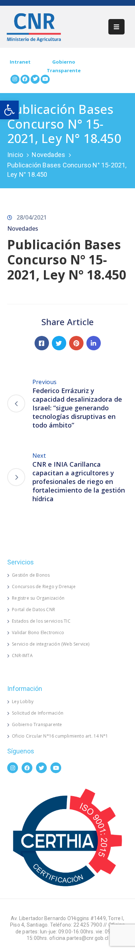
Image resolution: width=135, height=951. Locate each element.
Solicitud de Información (37, 713)
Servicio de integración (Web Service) (50, 644)
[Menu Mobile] (116, 26)
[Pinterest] (76, 343)
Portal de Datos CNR (33, 609)
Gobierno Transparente (37, 724)
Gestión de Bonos (31, 575)
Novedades (48, 154)
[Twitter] (35, 79)
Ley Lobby (22, 701)
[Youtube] (45, 79)
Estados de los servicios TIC (41, 621)
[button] (9, 110)
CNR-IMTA (22, 655)
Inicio (15, 154)
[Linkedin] (93, 343)
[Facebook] (25, 79)
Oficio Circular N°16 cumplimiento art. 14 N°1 (60, 736)
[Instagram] (14, 79)
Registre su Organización (38, 598)
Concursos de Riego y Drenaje (44, 586)
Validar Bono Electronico (38, 632)
